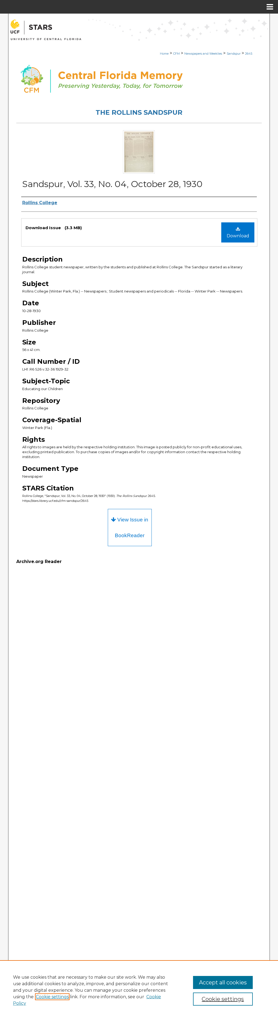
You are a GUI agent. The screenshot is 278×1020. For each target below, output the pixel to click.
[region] (139, 990)
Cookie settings (52, 996)
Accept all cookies (223, 982)
